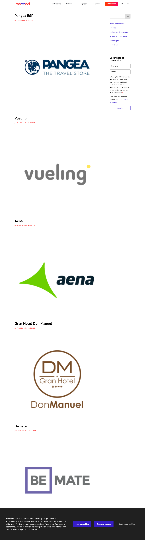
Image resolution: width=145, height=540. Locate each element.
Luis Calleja (20, 20)
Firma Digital (114, 41)
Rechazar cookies (104, 524)
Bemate (20, 426)
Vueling (20, 118)
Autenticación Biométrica (119, 36)
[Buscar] (127, 16)
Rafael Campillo (22, 123)
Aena (18, 221)
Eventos (113, 28)
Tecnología (114, 45)
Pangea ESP (24, 15)
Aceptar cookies (82, 524)
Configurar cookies (127, 524)
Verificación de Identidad (119, 32)
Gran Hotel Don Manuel (33, 323)
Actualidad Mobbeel (117, 23)
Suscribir (120, 108)
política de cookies (29, 529)
